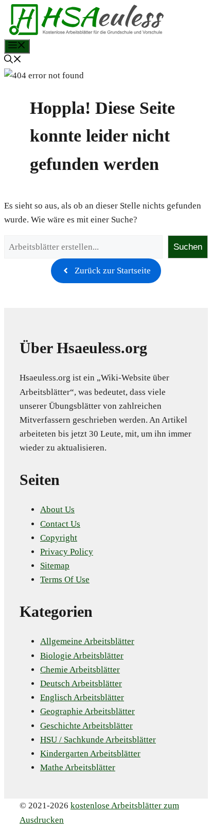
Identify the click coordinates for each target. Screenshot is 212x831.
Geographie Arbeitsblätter (87, 711)
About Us (57, 509)
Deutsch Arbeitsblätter (81, 683)
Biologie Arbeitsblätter (81, 656)
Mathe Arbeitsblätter (77, 767)
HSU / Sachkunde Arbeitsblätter (98, 740)
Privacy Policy (66, 552)
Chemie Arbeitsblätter (80, 669)
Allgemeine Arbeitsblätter (87, 641)
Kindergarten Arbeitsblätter (90, 753)
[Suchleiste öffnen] (13, 60)
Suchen (187, 247)
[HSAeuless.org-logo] (86, 32)
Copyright (58, 538)
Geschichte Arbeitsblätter (86, 726)
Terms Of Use (65, 579)
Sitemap (54, 565)
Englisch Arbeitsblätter (82, 697)
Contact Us (60, 524)
